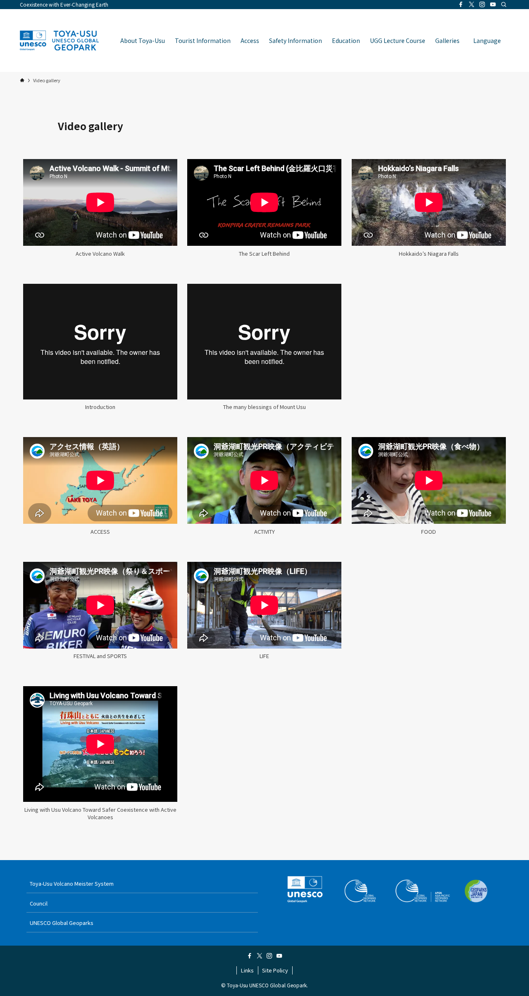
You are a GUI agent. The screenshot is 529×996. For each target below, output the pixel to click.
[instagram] (482, 4)
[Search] (503, 4)
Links (247, 970)
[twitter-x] (471, 4)
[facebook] (460, 4)
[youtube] (493, 4)
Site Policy (275, 970)
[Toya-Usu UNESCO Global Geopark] (59, 40)
